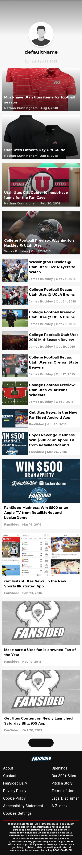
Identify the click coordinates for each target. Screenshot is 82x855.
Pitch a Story (62, 783)
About (8, 768)
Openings (59, 768)
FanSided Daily (15, 783)
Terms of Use (63, 791)
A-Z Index (59, 806)
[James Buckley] (16, 251)
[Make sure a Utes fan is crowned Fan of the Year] (41, 633)
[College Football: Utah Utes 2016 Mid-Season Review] (41, 340)
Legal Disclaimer (65, 798)
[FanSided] (36, 424)
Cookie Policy (14, 798)
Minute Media (25, 824)
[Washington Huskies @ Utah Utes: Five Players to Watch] (41, 270)
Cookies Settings (17, 813)
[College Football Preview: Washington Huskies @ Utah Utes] (41, 232)
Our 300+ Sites (64, 775)
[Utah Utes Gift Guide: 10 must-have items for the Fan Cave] (41, 185)
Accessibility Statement (23, 806)
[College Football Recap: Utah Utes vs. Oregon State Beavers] (41, 365)
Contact (9, 775)
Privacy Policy (14, 791)
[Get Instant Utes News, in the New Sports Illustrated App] (41, 565)
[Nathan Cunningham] (20, 108)
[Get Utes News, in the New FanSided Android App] (41, 418)
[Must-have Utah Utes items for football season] (41, 89)
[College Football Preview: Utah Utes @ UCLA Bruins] (41, 318)
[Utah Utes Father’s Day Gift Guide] (41, 137)
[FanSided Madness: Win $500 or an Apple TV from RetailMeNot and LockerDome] (41, 494)
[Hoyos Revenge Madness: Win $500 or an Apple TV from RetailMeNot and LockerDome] (41, 443)
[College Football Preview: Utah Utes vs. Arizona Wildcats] (41, 393)
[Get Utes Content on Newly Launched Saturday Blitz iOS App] (41, 702)
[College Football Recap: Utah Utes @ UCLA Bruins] (41, 295)
